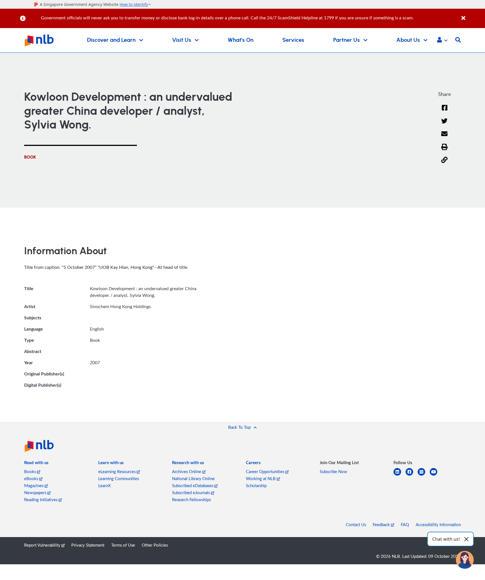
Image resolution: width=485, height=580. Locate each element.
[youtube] (436, 475)
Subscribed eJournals (191, 492)
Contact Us (356, 524)
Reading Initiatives (41, 499)
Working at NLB (261, 478)
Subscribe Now (333, 471)
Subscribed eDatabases (193, 485)
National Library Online (193, 478)
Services (293, 40)
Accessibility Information (438, 524)
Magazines (34, 485)
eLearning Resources (117, 471)
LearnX (104, 485)
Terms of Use (123, 545)
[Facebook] (444, 111)
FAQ (405, 524)
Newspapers (35, 492)
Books (30, 471)
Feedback (382, 524)
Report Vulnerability (42, 545)
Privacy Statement (87, 545)
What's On (240, 40)
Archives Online (187, 471)
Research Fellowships (191, 499)
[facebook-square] (412, 475)
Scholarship (256, 485)
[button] (442, 40)
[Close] (472, 15)
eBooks (31, 478)
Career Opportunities (265, 471)
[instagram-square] (424, 475)
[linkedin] (400, 475)
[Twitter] (444, 124)
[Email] (444, 137)
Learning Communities (118, 478)
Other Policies (155, 545)
